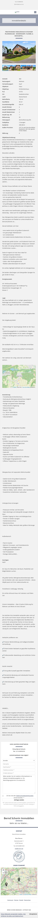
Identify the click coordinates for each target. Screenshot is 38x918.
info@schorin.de (20, 4)
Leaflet (14, 387)
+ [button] (3, 870)
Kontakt (21, 900)
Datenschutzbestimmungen (24, 796)
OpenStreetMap (26, 387)
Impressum (10, 900)
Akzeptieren (33, 914)
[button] (34, 52)
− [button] (3, 873)
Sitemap (16, 900)
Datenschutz (27, 900)
